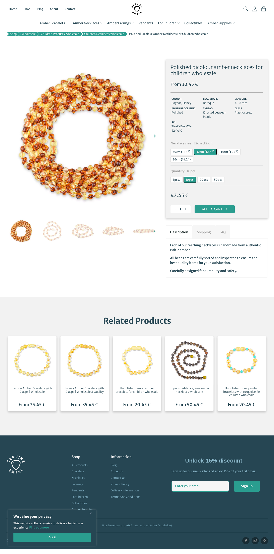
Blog (40, 9)
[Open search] (246, 9)
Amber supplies (219, 23)
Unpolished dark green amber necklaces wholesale (189, 390)
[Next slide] (155, 136)
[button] (21, 231)
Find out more (39, 527)
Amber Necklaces (86, 23)
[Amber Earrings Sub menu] (133, 23)
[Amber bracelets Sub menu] (67, 23)
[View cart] (263, 9)
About (54, 9)
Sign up (247, 486)
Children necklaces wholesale (104, 34)
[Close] (92, 513)
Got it (52, 537)
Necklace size (192, 143)
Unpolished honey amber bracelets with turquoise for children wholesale (241, 392)
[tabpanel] (217, 258)
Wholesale (29, 34)
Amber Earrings (119, 23)
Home (13, 9)
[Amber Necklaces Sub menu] (101, 23)
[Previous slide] (11, 136)
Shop (27, 9)
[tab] (179, 231)
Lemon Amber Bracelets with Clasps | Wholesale (32, 390)
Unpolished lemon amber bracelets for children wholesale (137, 390)
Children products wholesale (60, 34)
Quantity (183, 171)
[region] (52, 528)
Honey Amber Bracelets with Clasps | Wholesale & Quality (84, 390)
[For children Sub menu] (179, 23)
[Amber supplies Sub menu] (234, 23)
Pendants (146, 23)
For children (167, 23)
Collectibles (193, 23)
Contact (70, 9)
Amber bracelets (52, 23)
